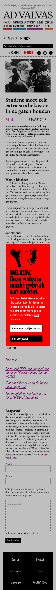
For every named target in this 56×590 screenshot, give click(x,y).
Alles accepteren (20, 338)
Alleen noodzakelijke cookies (26, 328)
